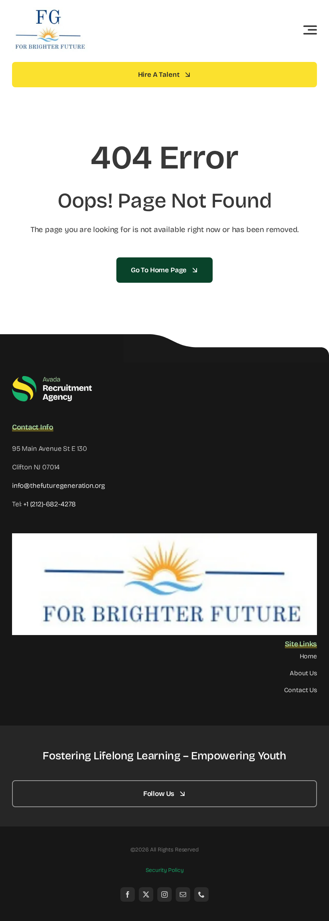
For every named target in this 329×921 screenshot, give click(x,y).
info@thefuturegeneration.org (58, 485)
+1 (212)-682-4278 (49, 504)
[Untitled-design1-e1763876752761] (50, 10)
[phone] (201, 894)
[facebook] (127, 894)
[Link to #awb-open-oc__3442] (310, 29)
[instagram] (164, 894)
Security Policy (165, 870)
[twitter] (146, 894)
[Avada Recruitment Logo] (52, 378)
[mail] (183, 894)
